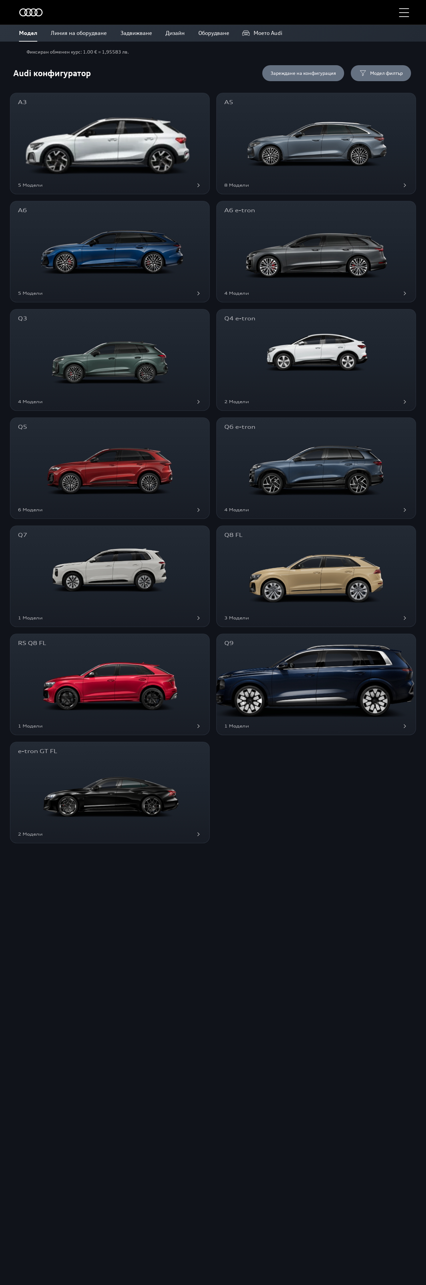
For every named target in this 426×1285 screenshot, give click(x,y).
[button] (404, 12)
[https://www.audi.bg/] (31, 12)
